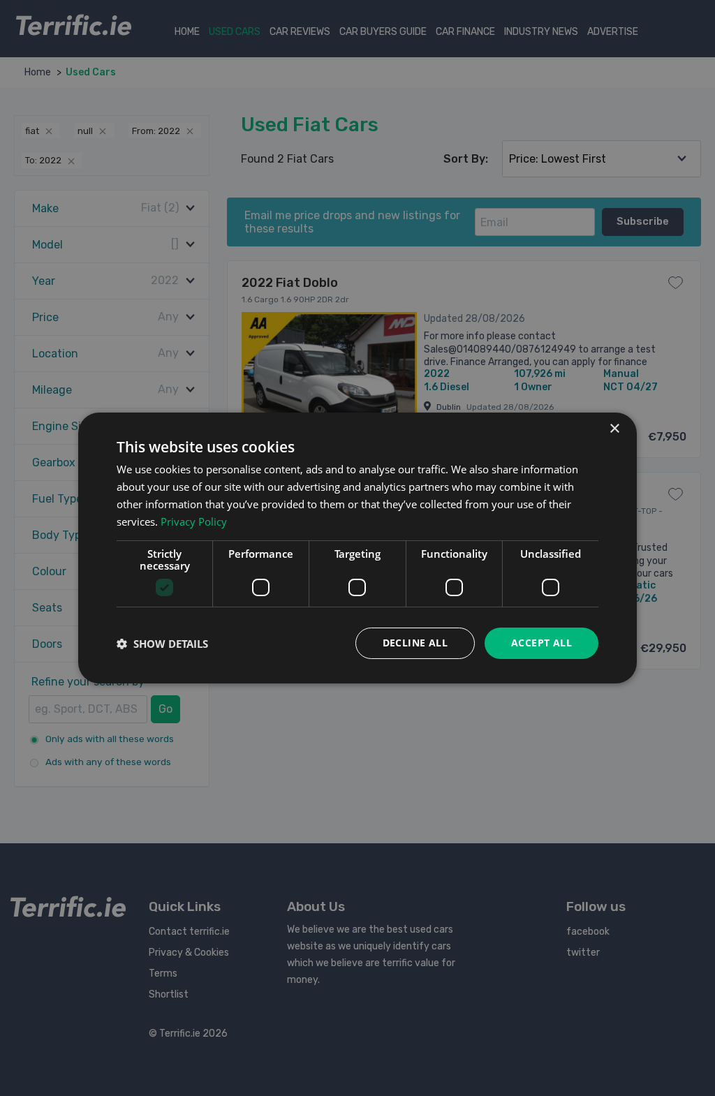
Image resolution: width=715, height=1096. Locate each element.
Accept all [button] (541, 642)
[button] (162, 643)
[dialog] (357, 548)
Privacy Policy (194, 521)
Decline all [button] (415, 642)
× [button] (614, 429)
